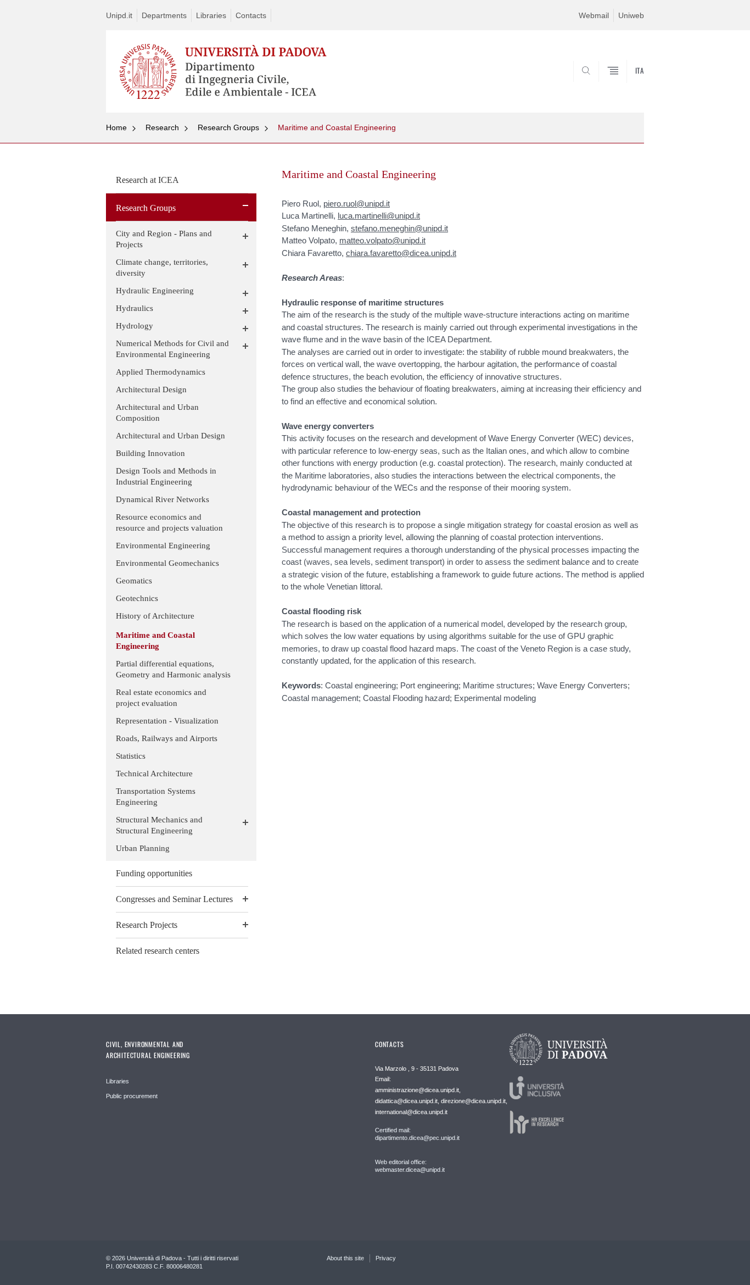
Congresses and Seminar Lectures (174, 899)
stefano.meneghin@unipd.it (399, 228)
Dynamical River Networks (162, 499)
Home (116, 127)
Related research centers (157, 950)
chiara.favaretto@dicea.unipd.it (401, 253)
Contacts (251, 15)
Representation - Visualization (167, 720)
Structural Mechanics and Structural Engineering (159, 825)
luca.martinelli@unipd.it (379, 215)
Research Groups (228, 127)
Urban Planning (143, 848)
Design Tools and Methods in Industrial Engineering (166, 476)
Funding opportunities (154, 873)
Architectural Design (151, 389)
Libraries (211, 15)
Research (162, 127)
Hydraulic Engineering (155, 290)
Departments (164, 15)
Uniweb (631, 15)
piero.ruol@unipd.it (356, 203)
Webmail (594, 15)
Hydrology (134, 325)
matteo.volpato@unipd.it (382, 240)
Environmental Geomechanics (167, 563)
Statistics (130, 756)
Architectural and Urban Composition (157, 412)
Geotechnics (137, 598)
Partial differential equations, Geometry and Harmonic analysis (173, 669)
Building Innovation (150, 453)
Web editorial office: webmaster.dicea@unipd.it (410, 1166)
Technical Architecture (154, 773)
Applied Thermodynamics (160, 372)
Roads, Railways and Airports (166, 738)
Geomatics (134, 580)
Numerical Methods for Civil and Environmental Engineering (172, 349)
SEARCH (625, 86)
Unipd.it (119, 15)
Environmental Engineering (163, 545)
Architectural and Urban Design (170, 435)
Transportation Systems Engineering (155, 796)
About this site (345, 1258)
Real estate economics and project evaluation (161, 698)
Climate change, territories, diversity (162, 267)
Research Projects (146, 925)
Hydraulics (134, 308)
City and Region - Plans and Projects (164, 239)
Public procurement (132, 1096)
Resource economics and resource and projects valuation (169, 522)
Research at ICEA (147, 180)
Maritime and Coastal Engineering (337, 127)
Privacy (386, 1258)
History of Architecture (155, 615)
